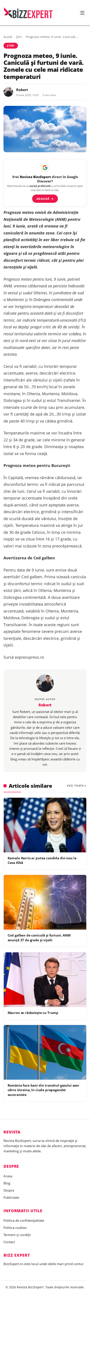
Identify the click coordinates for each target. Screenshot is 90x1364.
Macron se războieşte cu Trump (33, 1012)
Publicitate (11, 1197)
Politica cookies (15, 1227)
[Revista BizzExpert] (28, 13)
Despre (8, 1190)
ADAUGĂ (45, 199)
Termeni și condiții (17, 1235)
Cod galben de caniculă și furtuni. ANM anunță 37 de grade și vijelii (39, 937)
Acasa (7, 1176)
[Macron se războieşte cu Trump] (45, 979)
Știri (19, 37)
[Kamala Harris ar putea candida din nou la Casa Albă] (45, 825)
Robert (22, 89)
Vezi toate (75, 786)
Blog (6, 1183)
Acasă (7, 37)
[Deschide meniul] (82, 13)
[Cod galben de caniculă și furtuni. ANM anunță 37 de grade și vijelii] (45, 902)
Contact (9, 1242)
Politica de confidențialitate (23, 1220)
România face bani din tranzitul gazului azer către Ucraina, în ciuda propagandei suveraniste (43, 1090)
